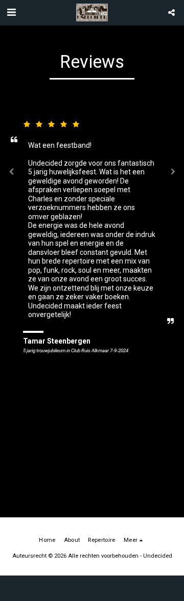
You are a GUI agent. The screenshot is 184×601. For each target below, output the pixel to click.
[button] (11, 12)
